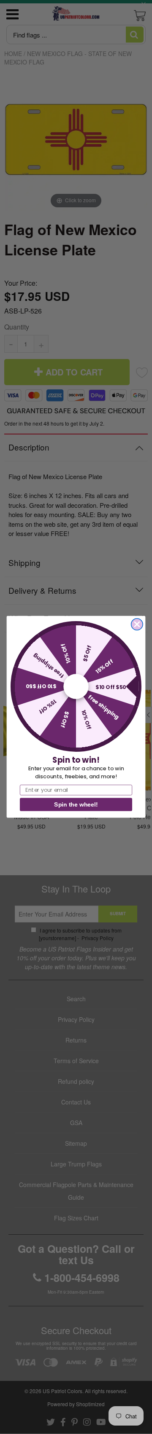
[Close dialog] (137, 624)
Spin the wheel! (76, 804)
